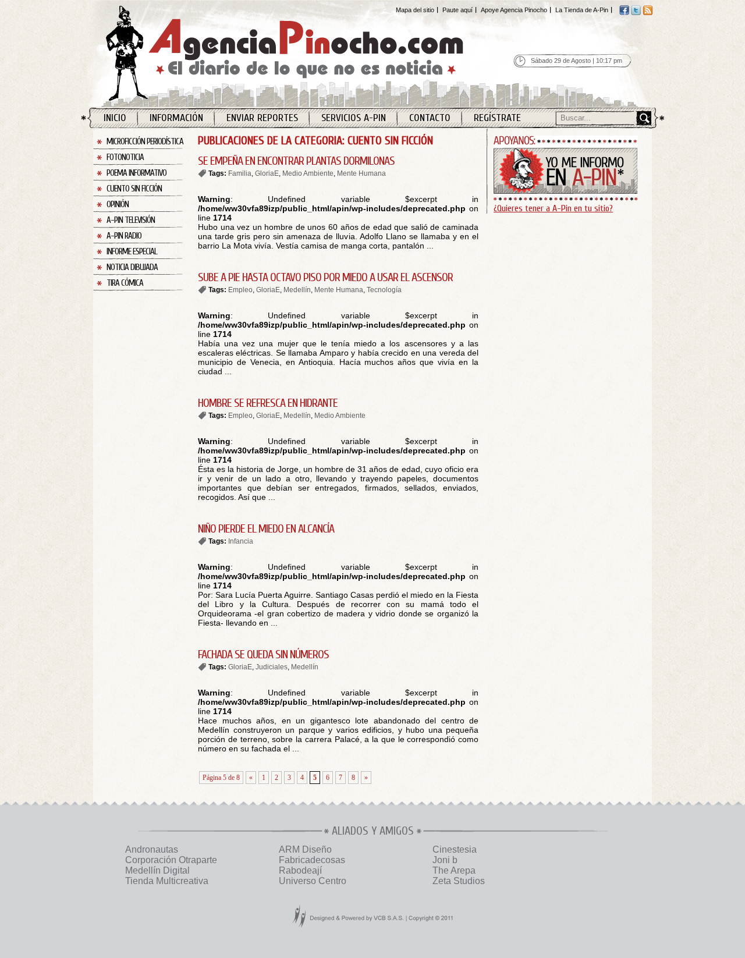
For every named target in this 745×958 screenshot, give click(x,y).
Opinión (118, 205)
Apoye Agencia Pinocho (514, 9)
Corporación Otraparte (171, 860)
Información (176, 118)
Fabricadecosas (312, 860)
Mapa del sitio (415, 9)
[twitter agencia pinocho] (636, 12)
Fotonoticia (125, 157)
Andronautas (151, 849)
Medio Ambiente (308, 173)
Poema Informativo (136, 173)
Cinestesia (454, 849)
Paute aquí (457, 9)
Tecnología (384, 290)
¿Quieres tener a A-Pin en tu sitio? (553, 208)
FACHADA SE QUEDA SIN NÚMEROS (263, 654)
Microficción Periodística (145, 142)
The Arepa (454, 870)
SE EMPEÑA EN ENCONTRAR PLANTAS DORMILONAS (296, 161)
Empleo (240, 290)
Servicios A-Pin (353, 118)
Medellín (297, 290)
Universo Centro (312, 881)
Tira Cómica (125, 283)
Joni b (444, 860)
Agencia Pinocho (309, 53)
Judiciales (272, 667)
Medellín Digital (157, 870)
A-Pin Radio (124, 236)
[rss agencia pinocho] (647, 12)
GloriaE (267, 173)
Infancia (240, 541)
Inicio (115, 118)
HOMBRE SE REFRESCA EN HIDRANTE (268, 403)
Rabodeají (300, 870)
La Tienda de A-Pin (581, 9)
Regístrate (497, 118)
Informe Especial (132, 252)
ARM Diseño (305, 849)
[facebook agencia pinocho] (624, 12)
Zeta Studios (458, 881)
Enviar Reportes (262, 118)
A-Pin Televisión (131, 220)
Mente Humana (361, 173)
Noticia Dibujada (132, 267)
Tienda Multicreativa (166, 881)
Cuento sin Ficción (134, 189)
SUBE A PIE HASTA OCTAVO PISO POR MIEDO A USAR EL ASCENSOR (325, 277)
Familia (239, 173)
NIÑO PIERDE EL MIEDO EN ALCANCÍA (266, 528)
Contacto (429, 118)
